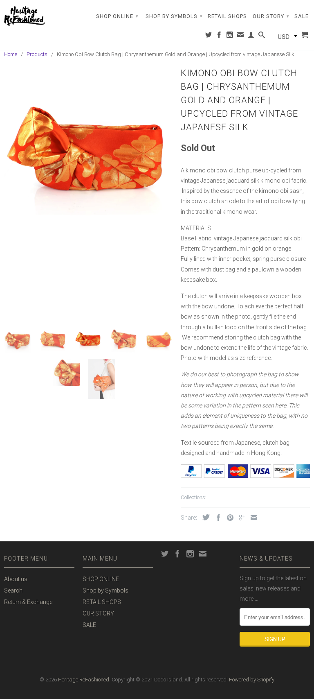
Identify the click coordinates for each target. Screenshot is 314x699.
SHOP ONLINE (117, 16)
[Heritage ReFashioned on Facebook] (219, 36)
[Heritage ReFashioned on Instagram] (230, 36)
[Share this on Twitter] (204, 517)
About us (15, 579)
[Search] (261, 36)
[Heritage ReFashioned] (24, 16)
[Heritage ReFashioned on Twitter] (208, 36)
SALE (301, 16)
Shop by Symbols (174, 16)
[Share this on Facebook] (216, 517)
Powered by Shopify (251, 679)
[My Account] (251, 36)
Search (13, 590)
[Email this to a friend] (252, 517)
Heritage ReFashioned (83, 679)
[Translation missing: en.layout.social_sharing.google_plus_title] (240, 517)
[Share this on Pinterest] (228, 517)
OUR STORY (271, 16)
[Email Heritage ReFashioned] (240, 36)
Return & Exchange (28, 602)
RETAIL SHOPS (227, 16)
